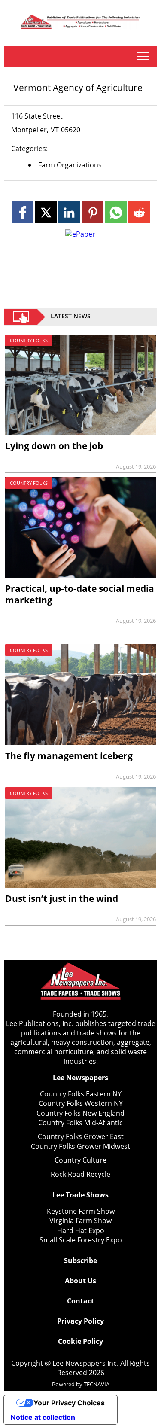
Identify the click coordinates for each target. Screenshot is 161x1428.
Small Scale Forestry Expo (80, 1240)
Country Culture (80, 1160)
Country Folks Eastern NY (81, 1094)
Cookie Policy (80, 1341)
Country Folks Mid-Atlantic (80, 1122)
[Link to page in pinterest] (92, 212)
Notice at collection (43, 1417)
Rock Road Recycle (80, 1174)
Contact (80, 1301)
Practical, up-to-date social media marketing (79, 594)
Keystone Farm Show (81, 1211)
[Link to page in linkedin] (69, 212)
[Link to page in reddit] (139, 212)
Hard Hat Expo (80, 1230)
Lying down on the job (54, 446)
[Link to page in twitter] (46, 212)
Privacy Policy (80, 1321)
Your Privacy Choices (69, 1402)
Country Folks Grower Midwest (80, 1146)
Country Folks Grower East (81, 1136)
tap (142, 56)
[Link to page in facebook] (22, 212)
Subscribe (80, 1260)
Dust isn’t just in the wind (61, 898)
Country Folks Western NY (81, 1103)
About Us (80, 1280)
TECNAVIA (96, 1384)
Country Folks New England (80, 1113)
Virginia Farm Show (80, 1220)
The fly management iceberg (69, 756)
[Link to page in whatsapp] (116, 212)
